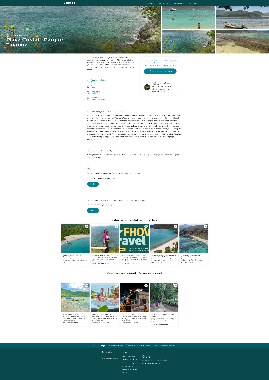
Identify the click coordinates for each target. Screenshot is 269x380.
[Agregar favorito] (86, 226)
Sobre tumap (194, 3)
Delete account (127, 366)
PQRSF (124, 372)
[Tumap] (69, 3)
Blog (206, 3)
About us (105, 356)
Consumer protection (129, 369)
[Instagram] (143, 356)
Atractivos (150, 3)
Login (93, 184)
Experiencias (164, 3)
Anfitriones (179, 3)
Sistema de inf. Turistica (110, 358)
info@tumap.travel (117, 345)
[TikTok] (150, 356)
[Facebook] (147, 356)
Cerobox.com (159, 363)
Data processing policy (130, 363)
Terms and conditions (129, 359)
